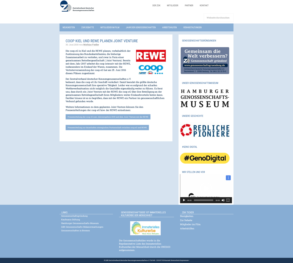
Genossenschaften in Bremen (75, 230)
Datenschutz (175, 260)
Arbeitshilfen (187, 228)
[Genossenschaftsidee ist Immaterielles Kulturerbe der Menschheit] (146, 226)
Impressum (184, 260)
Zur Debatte (186, 220)
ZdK (104, 8)
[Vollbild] (228, 200)
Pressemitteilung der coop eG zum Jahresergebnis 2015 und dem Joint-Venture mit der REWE (108, 117)
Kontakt (167, 260)
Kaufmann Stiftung (70, 219)
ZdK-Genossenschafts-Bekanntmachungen (82, 226)
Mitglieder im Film (190, 224)
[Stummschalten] (223, 200)
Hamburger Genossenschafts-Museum (80, 223)
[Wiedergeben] (184, 200)
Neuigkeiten (186, 216)
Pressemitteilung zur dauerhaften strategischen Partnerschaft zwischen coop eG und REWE (107, 127)
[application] (206, 188)
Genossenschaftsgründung (74, 216)
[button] (206, 188)
